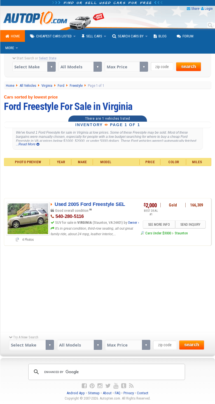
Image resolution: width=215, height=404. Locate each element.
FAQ (117, 393)
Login (209, 8)
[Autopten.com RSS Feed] (131, 386)
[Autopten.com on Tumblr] (123, 386)
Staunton (181, 233)
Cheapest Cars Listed (54, 36)
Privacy (128, 393)
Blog (162, 36)
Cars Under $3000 (158, 233)
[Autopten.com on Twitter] (108, 386)
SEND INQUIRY (190, 225)
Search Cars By (131, 36)
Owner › (133, 222)
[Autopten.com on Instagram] (99, 386)
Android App (76, 393)
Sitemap (94, 393)
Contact (142, 393)
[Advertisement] (107, 181)
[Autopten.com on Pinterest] (92, 386)
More (9, 48)
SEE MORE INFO (159, 225)
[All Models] (80, 67)
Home (15, 36)
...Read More (26, 144)
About (107, 393)
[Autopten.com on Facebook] (84, 386)
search (188, 66)
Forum (188, 36)
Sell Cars (94, 36)
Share (195, 8)
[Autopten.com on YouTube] (115, 386)
